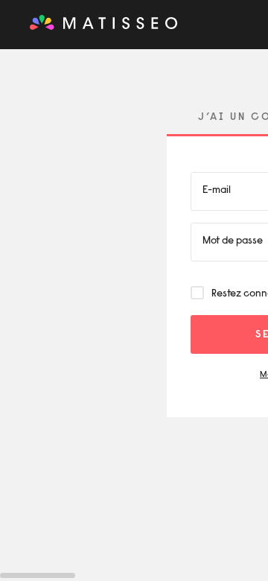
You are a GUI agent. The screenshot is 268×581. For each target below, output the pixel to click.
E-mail (216, 190)
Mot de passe (232, 241)
